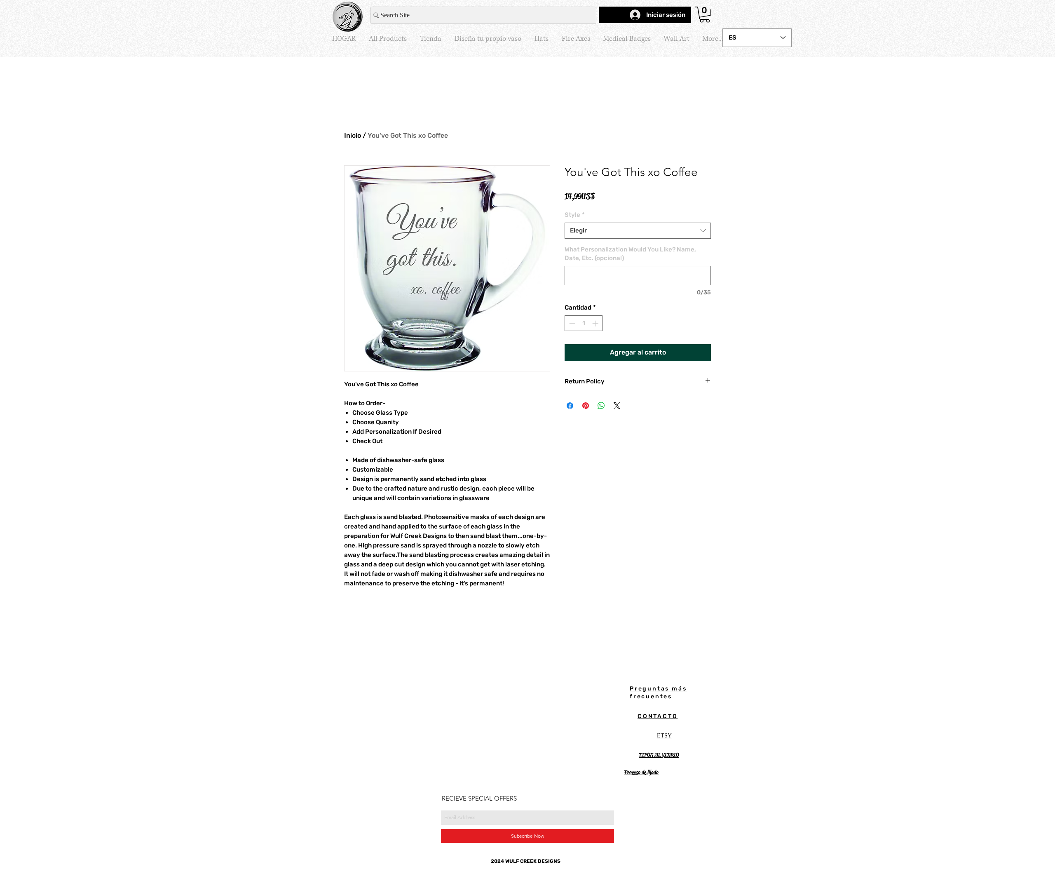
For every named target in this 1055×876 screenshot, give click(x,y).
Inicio (352, 135)
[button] (704, 15)
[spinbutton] (584, 323)
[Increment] (596, 323)
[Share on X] (617, 406)
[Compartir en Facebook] (570, 406)
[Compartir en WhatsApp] (601, 406)
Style (575, 214)
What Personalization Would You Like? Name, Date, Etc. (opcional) (630, 254)
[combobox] (638, 231)
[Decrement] (571, 323)
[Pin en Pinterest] (586, 406)
